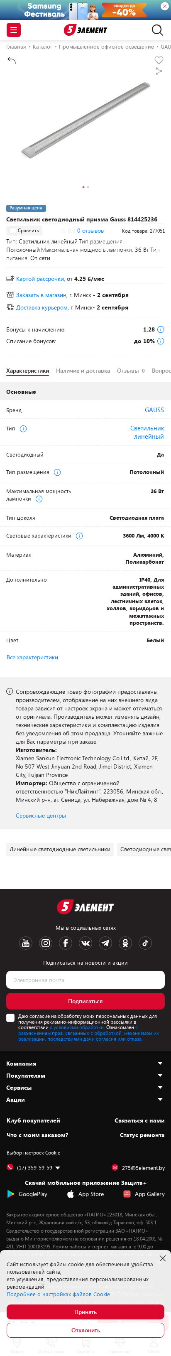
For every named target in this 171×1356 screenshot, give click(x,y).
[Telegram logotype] (105, 943)
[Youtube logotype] (25, 943)
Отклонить (85, 1330)
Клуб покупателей (33, 1120)
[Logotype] (85, 30)
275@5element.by (143, 1168)
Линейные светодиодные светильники (60, 849)
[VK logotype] (85, 943)
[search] (155, 30)
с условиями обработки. (77, 1027)
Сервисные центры (41, 815)
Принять (85, 1312)
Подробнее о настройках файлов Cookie (58, 1294)
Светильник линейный (147, 432)
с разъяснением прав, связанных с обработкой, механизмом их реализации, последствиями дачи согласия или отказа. (88, 1033)
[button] (83, 188)
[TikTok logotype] (145, 943)
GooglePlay (33, 1194)
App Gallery (150, 1194)
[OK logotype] (125, 943)
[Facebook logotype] (65, 943)
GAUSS (154, 409)
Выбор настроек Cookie (33, 1152)
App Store (91, 1194)
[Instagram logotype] (45, 943)
